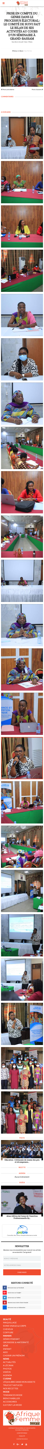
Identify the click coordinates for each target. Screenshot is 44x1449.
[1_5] (22, 315)
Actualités (9, 1362)
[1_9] (22, 492)
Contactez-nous (22, 1439)
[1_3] (22, 226)
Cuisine (7, 1378)
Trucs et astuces (12, 1385)
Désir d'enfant (11, 1339)
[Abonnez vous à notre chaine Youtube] (26, 1444)
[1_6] (22, 359)
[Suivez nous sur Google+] (18, 1444)
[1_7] (22, 404)
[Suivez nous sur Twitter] (22, 1444)
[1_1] (22, 138)
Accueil (21, 42)
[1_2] (22, 182)
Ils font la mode (12, 1405)
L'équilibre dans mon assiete (19, 1382)
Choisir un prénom (14, 1355)
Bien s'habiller (11, 1398)
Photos (7, 1369)
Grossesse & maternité (16, 1342)
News (25, 42)
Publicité (22, 1436)
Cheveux (8, 1329)
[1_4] (22, 271)
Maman (7, 1336)
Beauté (7, 1319)
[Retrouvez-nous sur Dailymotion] (30, 1444)
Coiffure (8, 1332)
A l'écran (8, 1365)
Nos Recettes (10, 1388)
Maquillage (10, 1322)
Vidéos (7, 1372)
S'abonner (22, 1272)
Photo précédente (8, 89)
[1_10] (22, 536)
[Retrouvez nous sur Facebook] (13, 1444)
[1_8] (22, 448)
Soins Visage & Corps (14, 1326)
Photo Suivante (37, 89)
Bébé (5, 1345)
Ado (5, 1352)
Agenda (7, 1375)
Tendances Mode (12, 1395)
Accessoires (10, 1401)
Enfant (7, 1349)
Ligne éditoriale (22, 1433)
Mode (6, 1392)
